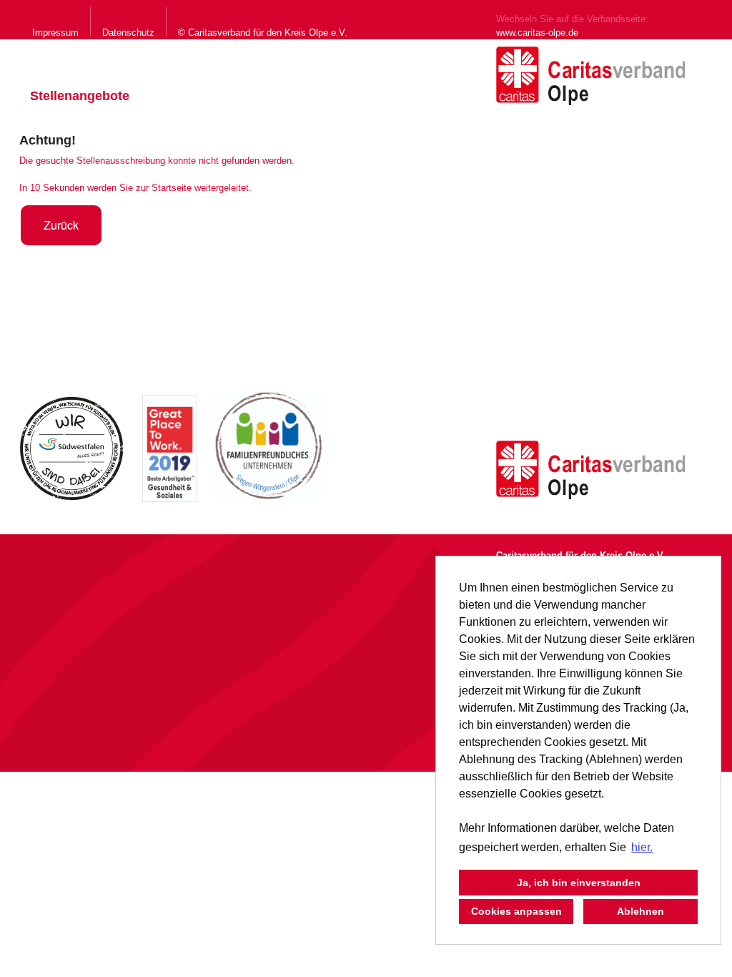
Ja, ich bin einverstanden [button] (578, 882)
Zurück (61, 225)
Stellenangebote (79, 96)
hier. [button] (642, 847)
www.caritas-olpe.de (537, 32)
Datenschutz (128, 32)
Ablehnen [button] (640, 911)
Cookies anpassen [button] (516, 911)
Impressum (55, 32)
